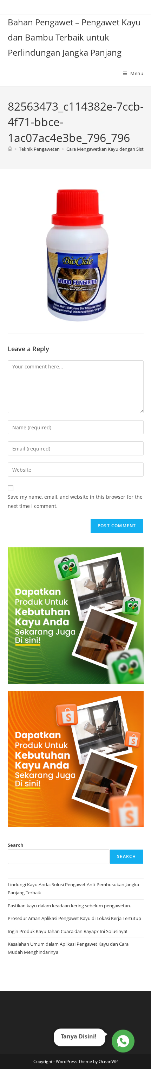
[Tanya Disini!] (122, 1042)
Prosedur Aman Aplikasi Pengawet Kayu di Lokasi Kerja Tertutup (74, 918)
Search (16, 845)
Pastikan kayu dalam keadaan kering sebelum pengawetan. (69, 905)
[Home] (10, 149)
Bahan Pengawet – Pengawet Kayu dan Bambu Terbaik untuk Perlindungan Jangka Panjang (74, 37)
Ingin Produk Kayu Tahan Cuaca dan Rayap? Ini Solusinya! (67, 931)
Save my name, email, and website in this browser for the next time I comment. (75, 501)
